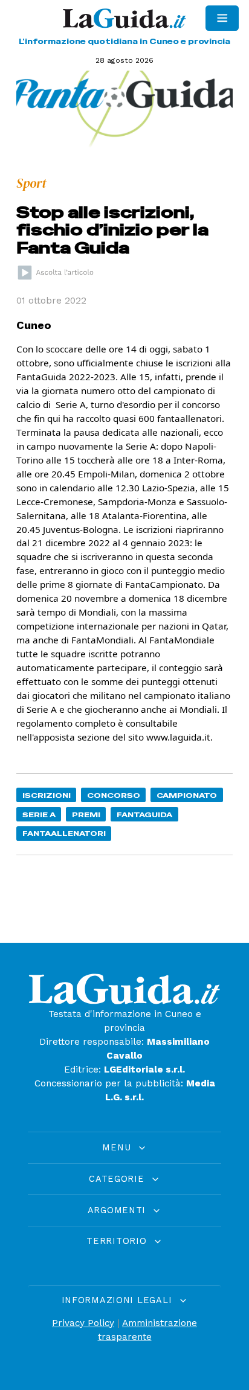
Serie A (39, 814)
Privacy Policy (83, 1323)
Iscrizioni (46, 795)
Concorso (113, 795)
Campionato (187, 795)
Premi (86, 814)
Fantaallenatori (64, 833)
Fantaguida (144, 814)
